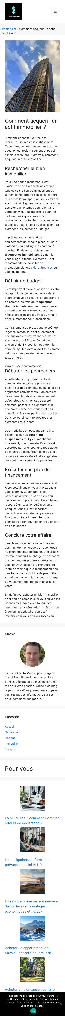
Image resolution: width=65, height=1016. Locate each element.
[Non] (60, 1003)
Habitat (10, 738)
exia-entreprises (42, 267)
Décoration (12, 732)
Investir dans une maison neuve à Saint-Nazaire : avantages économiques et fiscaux (31, 906)
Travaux (10, 749)
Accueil (10, 726)
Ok (33, 1011)
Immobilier (9, 29)
